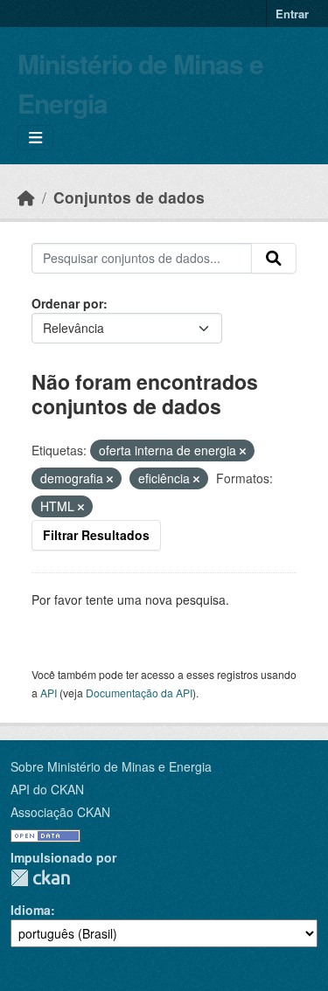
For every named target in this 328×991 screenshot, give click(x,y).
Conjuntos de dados (129, 197)
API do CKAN (47, 789)
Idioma (30, 909)
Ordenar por (67, 303)
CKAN (40, 878)
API (48, 692)
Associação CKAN (60, 812)
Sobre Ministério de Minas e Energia (111, 766)
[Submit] (274, 258)
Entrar (292, 13)
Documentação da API (139, 692)
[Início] (26, 197)
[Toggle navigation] (35, 137)
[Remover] (243, 451)
